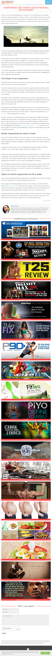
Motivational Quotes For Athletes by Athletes (26, 599)
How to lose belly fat (26, 519)
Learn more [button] (10, 654)
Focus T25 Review (26, 279)
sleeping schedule (13, 186)
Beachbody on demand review (26, 239)
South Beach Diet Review (26, 539)
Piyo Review (26, 419)
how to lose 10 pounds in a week (30, 125)
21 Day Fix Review (26, 339)
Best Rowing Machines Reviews (26, 479)
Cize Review (26, 379)
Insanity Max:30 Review (26, 299)
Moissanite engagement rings (26, 459)
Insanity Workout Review (26, 259)
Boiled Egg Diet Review (26, 559)
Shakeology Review (26, 319)
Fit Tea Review (26, 399)
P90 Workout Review (26, 359)
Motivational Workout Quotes (26, 579)
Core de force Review (26, 439)
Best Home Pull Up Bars (26, 499)
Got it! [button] (45, 653)
